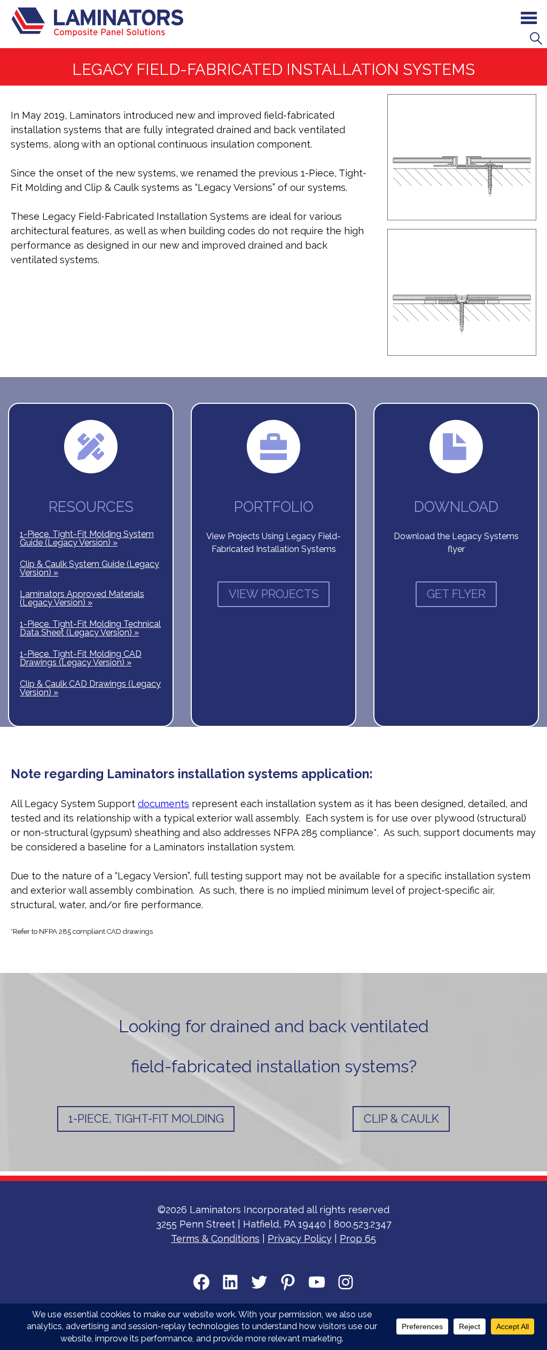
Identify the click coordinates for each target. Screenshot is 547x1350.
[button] (536, 37)
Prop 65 (358, 1238)
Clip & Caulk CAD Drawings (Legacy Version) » (90, 688)
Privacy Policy (300, 1238)
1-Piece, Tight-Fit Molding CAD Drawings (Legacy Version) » (81, 658)
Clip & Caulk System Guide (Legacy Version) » (89, 568)
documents (163, 803)
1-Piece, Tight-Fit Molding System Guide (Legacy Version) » (87, 538)
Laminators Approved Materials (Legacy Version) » (82, 598)
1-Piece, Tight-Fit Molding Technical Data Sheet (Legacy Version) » (90, 628)
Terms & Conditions (215, 1238)
